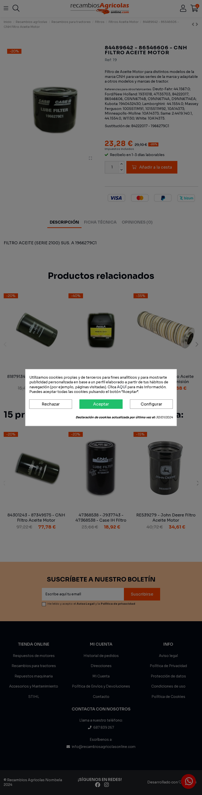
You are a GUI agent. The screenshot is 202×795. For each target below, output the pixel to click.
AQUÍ (122, 387)
